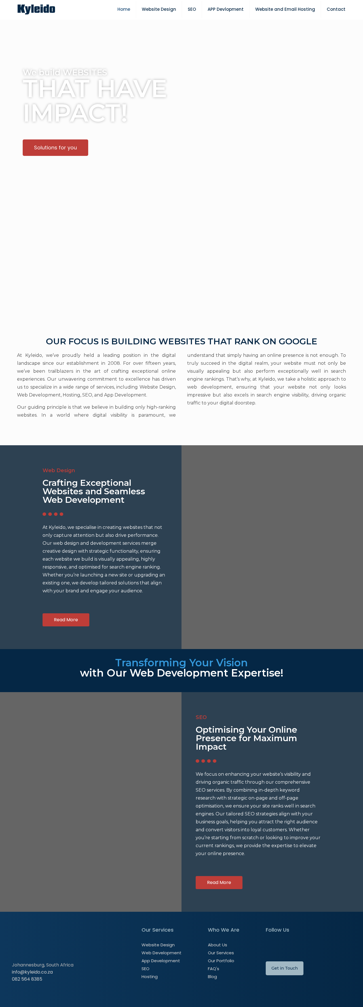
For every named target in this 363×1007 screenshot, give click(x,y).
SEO (145, 969)
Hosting (150, 977)
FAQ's (213, 969)
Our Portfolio (221, 961)
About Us (217, 945)
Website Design (158, 945)
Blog (212, 977)
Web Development (162, 953)
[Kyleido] (36, 9)
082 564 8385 (27, 979)
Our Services (221, 953)
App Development (161, 961)
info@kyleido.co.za (32, 972)
